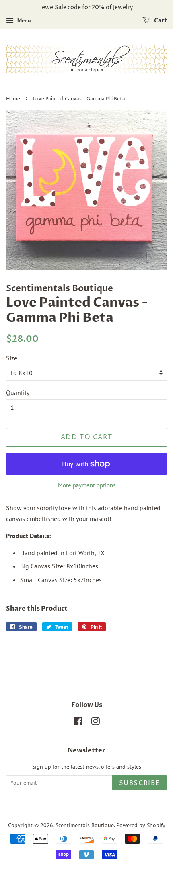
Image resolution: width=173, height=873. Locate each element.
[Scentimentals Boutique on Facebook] (78, 722)
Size (11, 358)
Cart (160, 21)
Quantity (17, 392)
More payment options (86, 485)
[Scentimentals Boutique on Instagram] (95, 722)
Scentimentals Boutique (85, 825)
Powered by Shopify (140, 825)
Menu (23, 20)
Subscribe (139, 783)
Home (13, 99)
